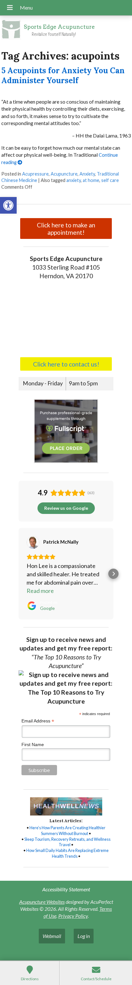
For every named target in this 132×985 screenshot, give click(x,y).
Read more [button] (40, 590)
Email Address (37, 721)
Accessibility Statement (66, 889)
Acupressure (35, 174)
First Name (32, 744)
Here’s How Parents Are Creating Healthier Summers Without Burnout (67, 830)
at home (91, 180)
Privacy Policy (73, 916)
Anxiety (87, 174)
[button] (8, 205)
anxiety (73, 180)
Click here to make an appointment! (66, 228)
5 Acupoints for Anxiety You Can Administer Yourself (63, 75)
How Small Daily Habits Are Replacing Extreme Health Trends (67, 853)
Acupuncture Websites (42, 902)
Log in (84, 936)
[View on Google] (33, 542)
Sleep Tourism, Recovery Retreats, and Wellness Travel (67, 842)
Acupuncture (64, 174)
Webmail (52, 936)
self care (110, 180)
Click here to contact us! (66, 364)
